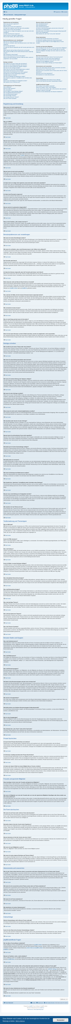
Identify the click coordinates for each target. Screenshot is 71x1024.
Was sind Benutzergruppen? (42, 26)
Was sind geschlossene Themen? (11, 97)
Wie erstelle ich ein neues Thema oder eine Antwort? (15, 63)
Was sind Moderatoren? (41, 25)
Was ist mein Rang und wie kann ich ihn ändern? (14, 55)
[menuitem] (5, 12)
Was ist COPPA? (7, 25)
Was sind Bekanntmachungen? (10, 94)
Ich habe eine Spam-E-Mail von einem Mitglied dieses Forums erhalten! (50, 42)
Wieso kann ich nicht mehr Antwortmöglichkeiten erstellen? (17, 69)
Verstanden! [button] (60, 1020)
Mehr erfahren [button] (20, 1021)
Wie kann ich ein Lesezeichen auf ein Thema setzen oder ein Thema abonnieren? (51, 71)
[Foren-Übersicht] (11, 6)
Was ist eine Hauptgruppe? (42, 32)
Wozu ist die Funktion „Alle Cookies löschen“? (14, 36)
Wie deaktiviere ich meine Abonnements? (45, 74)
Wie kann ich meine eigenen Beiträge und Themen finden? (49, 62)
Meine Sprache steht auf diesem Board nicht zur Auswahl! (16, 50)
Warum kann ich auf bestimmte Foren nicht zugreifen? (16, 72)
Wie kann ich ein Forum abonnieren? (44, 73)
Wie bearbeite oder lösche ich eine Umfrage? (14, 70)
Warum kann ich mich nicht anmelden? (12, 29)
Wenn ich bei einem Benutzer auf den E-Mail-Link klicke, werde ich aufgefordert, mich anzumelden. (18, 58)
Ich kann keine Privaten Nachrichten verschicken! (47, 38)
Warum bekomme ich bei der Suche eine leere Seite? (48, 59)
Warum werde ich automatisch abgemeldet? (13, 35)
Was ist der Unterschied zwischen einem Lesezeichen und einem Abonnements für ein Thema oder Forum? (50, 68)
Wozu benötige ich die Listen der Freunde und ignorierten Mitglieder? (51, 47)
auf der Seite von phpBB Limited (34, 947)
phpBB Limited (13, 288)
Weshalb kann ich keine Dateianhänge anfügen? (14, 73)
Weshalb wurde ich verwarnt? (10, 75)
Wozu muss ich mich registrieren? (11, 23)
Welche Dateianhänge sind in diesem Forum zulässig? (48, 79)
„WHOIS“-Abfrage (52, 969)
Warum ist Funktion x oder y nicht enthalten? (46, 87)
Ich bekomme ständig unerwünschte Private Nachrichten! (49, 40)
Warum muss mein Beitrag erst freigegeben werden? (15, 80)
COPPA (22, 155)
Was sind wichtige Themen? (10, 95)
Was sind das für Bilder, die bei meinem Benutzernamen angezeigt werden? (18, 52)
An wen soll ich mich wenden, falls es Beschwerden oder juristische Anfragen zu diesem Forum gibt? (51, 89)
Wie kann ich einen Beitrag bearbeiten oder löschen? (15, 65)
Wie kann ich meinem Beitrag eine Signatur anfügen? (15, 66)
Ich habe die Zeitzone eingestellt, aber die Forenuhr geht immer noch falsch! (19, 48)
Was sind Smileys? (8, 89)
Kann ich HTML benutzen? (9, 88)
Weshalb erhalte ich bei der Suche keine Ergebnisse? (48, 58)
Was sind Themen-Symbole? (10, 98)
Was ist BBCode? (7, 87)
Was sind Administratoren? (42, 23)
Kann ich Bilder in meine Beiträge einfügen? (13, 91)
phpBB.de (24, 288)
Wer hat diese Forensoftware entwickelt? (45, 86)
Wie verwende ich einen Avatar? (11, 54)
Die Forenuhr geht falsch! (9, 45)
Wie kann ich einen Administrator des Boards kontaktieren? (49, 91)
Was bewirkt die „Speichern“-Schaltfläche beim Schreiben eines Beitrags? (18, 78)
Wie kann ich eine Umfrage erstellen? (12, 67)
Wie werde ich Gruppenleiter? (42, 29)
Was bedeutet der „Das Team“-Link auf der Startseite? (48, 33)
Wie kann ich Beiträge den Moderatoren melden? (14, 76)
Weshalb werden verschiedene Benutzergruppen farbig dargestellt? (51, 31)
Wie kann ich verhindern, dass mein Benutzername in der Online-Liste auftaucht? (19, 43)
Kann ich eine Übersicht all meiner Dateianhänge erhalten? (49, 81)
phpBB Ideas (11, 959)
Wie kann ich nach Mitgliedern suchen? (45, 61)
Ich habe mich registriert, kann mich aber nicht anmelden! (16, 28)
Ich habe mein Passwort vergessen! (12, 33)
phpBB (30, 1006)
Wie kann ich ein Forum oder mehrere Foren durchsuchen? (49, 57)
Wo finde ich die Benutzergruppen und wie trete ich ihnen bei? (50, 28)
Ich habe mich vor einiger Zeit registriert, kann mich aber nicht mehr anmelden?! (19, 31)
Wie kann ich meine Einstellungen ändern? (13, 41)
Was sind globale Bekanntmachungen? (12, 92)
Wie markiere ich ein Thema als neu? (12, 82)
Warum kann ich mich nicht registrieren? (13, 26)
